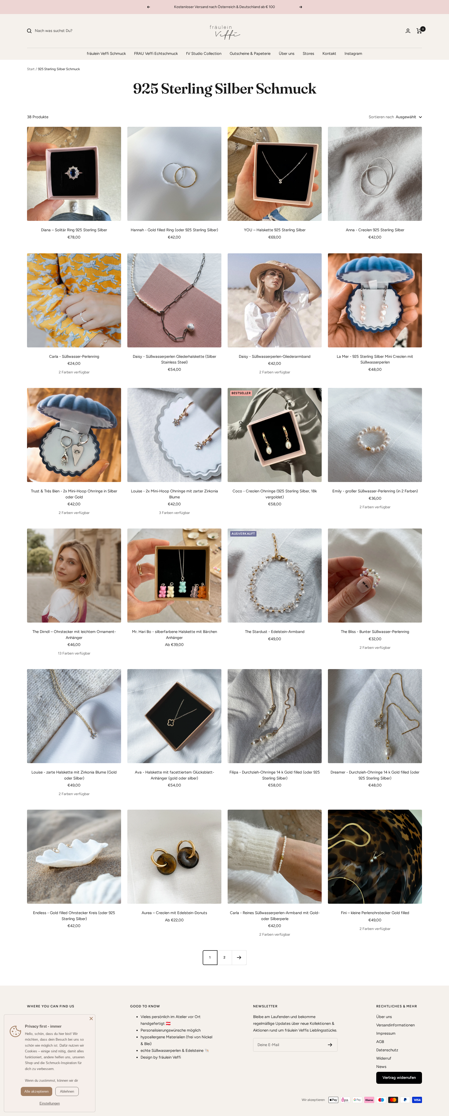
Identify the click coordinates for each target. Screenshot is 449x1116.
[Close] (91, 1018)
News (381, 1066)
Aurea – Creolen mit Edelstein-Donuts (174, 912)
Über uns (286, 53)
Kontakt (329, 53)
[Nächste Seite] (239, 957)
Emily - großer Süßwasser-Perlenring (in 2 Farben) (375, 491)
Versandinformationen (395, 1025)
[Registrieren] (330, 1045)
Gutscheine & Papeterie (250, 53)
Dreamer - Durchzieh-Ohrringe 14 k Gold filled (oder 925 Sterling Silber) (375, 775)
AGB (380, 1041)
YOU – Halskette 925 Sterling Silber (275, 230)
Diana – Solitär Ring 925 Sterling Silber (74, 230)
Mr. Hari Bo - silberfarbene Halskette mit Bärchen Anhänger (174, 634)
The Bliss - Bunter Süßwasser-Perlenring (375, 631)
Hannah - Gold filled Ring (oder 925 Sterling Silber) (174, 230)
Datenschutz (387, 1050)
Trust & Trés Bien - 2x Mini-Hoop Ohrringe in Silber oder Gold (74, 494)
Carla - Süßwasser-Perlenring (74, 356)
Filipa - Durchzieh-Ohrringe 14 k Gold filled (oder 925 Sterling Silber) (274, 775)
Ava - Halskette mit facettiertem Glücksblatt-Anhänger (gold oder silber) (174, 775)
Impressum (385, 1033)
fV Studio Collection (203, 53)
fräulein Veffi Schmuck (106, 53)
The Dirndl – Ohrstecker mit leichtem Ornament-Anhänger (74, 634)
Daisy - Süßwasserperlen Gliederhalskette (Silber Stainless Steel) (174, 359)
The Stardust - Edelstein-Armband (275, 631)
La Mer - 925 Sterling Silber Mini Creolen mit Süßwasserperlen (375, 359)
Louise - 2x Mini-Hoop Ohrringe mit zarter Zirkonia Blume (174, 494)
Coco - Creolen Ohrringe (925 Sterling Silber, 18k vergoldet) (275, 494)
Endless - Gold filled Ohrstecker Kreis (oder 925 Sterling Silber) (74, 915)
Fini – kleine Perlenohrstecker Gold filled (375, 912)
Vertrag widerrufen (399, 1077)
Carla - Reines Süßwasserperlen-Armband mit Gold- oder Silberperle (275, 915)
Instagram (353, 53)
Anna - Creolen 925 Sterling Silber (375, 230)
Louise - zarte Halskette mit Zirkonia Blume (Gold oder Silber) (74, 775)
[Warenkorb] (419, 31)
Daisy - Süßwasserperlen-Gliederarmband (275, 356)
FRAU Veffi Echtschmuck (156, 53)
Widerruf (383, 1058)
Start (31, 69)
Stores (308, 53)
